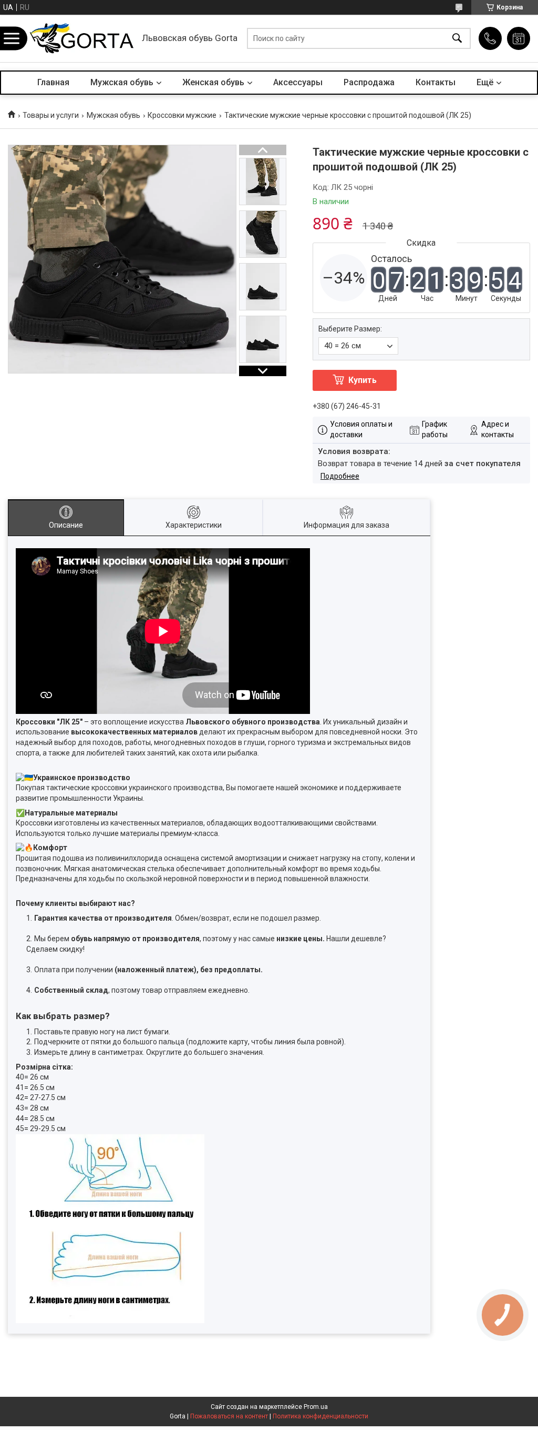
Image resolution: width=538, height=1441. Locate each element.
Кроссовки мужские (182, 115)
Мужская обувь (121, 82)
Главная (53, 82)
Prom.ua (316, 1406)
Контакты (436, 82)
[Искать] (457, 38)
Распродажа (369, 82)
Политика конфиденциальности (320, 1416)
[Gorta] (81, 38)
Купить (362, 380)
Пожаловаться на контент (229, 1416)
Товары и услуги (51, 115)
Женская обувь (213, 82)
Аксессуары (298, 82)
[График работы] (518, 38)
